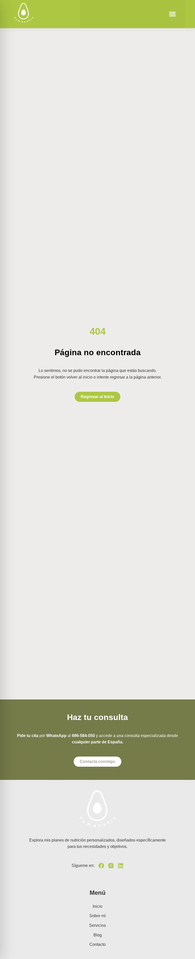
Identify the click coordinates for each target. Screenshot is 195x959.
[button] (172, 14)
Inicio (97, 906)
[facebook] (101, 865)
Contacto (97, 944)
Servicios (97, 925)
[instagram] (111, 865)
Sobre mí (97, 916)
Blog (97, 935)
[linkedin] (120, 865)
